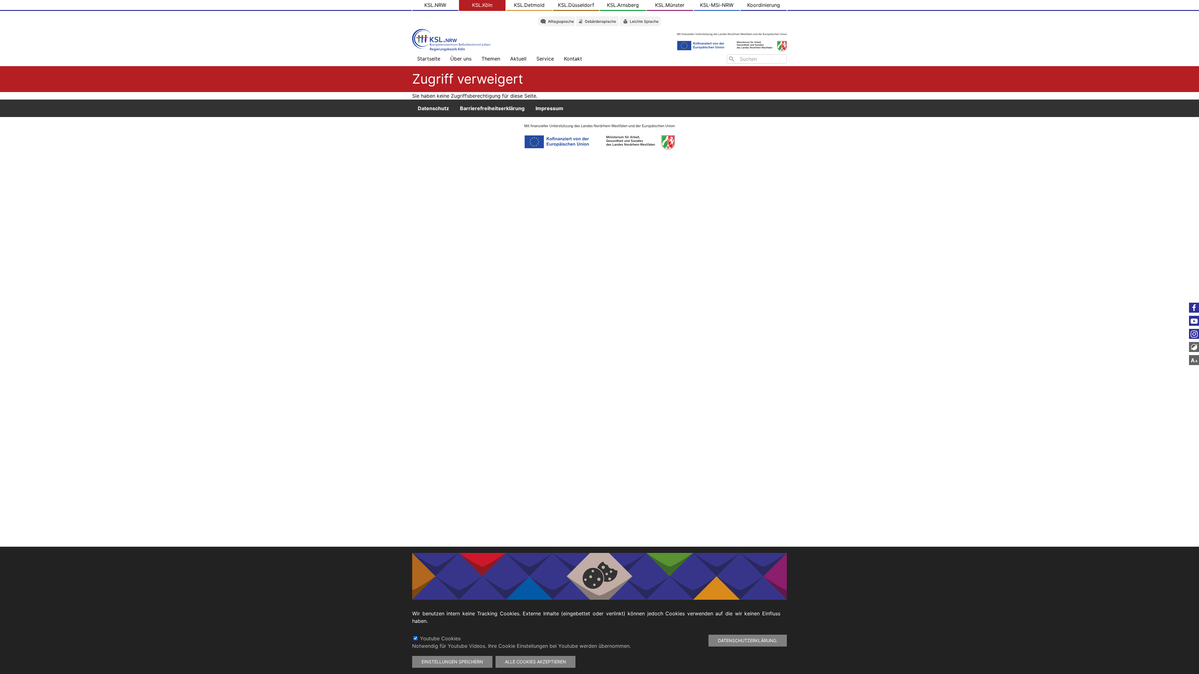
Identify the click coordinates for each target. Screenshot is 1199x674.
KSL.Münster (669, 5)
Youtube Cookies (440, 638)
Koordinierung (763, 5)
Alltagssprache (561, 21)
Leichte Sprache (644, 21)
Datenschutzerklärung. (747, 640)
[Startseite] (452, 39)
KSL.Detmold (529, 5)
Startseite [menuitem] (428, 59)
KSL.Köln (482, 5)
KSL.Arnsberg (623, 5)
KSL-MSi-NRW (716, 5)
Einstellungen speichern (452, 661)
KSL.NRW (435, 5)
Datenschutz (433, 108)
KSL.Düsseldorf (576, 5)
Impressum (549, 108)
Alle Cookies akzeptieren (535, 661)
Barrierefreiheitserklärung (492, 108)
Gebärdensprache (600, 21)
